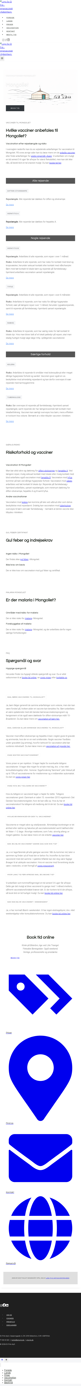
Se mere (10, 204)
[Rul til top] (2, 1360)
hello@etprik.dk (18, 1340)
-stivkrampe (49, 470)
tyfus (70, 477)
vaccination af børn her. (49, 719)
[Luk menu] (0, 1365)
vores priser (45, 677)
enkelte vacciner (67, 152)
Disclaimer (11, 1325)
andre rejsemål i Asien (41, 156)
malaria (28, 618)
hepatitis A (63, 470)
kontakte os (61, 677)
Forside (10, 18)
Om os (9, 1315)
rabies (69, 481)
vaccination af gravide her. (58, 746)
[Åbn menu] (2, 58)
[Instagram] (3, 40)
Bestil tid (11, 35)
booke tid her (55, 163)
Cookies (10, 1318)
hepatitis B (46, 477)
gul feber (24, 559)
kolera (25, 502)
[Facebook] (6, 40)
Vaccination (12, 28)
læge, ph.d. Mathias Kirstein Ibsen (57, 1278)
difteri (41, 470)
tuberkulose (65, 505)
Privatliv (10, 1322)
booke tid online (29, 677)
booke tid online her (54, 893)
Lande (9, 21)
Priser (9, 24)
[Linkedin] (8, 40)
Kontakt (10, 31)
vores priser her (23, 777)
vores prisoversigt (45, 866)
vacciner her (57, 835)
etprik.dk (29, 1340)
